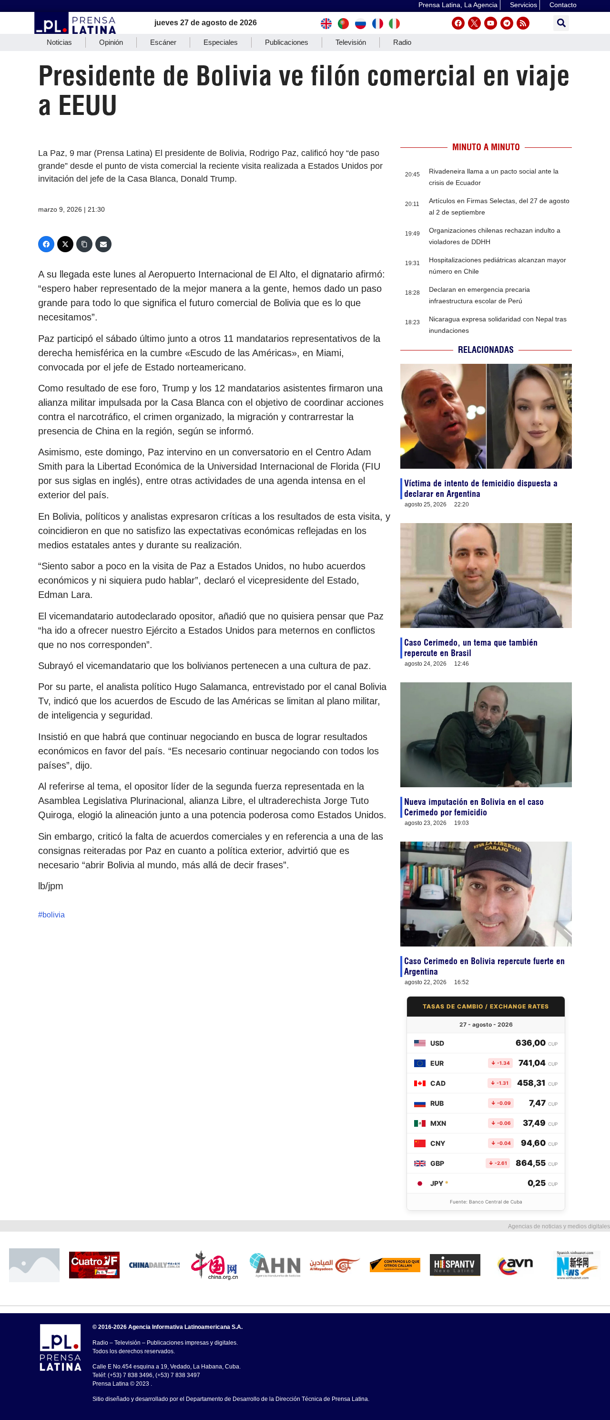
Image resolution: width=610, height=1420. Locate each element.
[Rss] (523, 23)
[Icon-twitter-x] (474, 23)
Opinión (111, 42)
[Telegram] (506, 23)
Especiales (220, 42)
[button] (561, 23)
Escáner (163, 42)
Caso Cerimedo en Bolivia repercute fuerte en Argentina (484, 966)
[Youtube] (490, 23)
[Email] (103, 244)
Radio (402, 42)
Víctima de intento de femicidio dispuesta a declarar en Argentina (481, 488)
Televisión (351, 42)
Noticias (59, 42)
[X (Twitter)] (65, 244)
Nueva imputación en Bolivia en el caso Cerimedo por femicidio (474, 807)
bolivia (53, 915)
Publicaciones (286, 42)
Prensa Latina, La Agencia (458, 5)
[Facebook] (458, 23)
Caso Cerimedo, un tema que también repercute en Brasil (471, 648)
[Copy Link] (84, 244)
